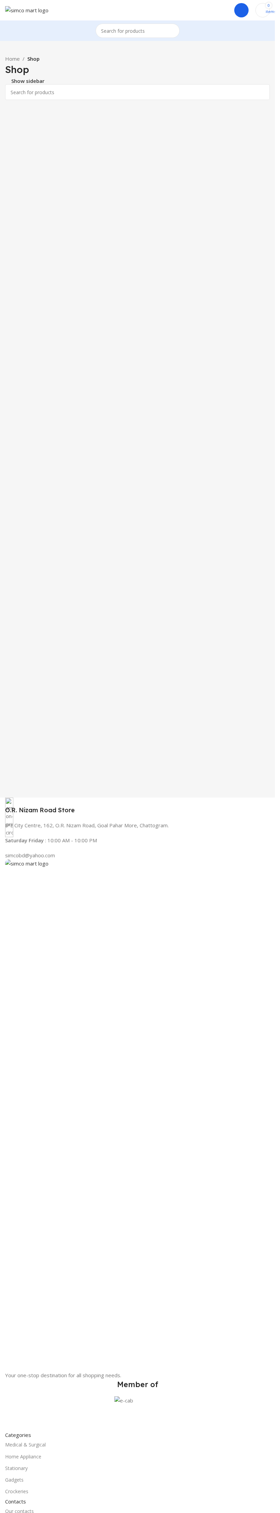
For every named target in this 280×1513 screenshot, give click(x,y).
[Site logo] (26, 9)
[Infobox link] (137, 806)
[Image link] (137, 1114)
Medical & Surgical (25, 1444)
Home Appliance (23, 1456)
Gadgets (14, 1479)
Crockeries (16, 1491)
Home (12, 58)
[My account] (241, 10)
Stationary (16, 1468)
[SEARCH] (172, 31)
